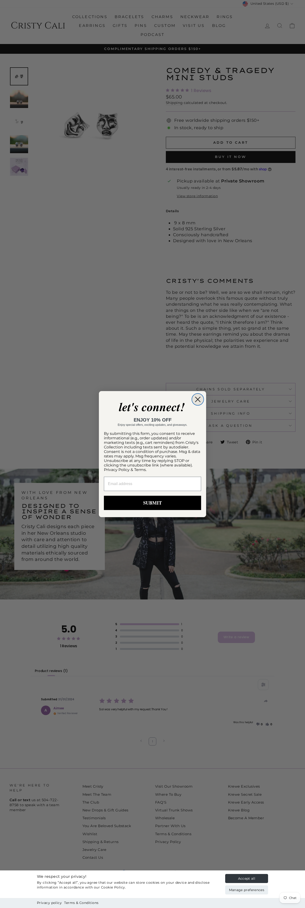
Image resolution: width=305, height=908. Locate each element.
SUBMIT (152, 502)
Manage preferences (246, 890)
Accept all (246, 878)
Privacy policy (49, 903)
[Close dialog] (198, 399)
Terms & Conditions (81, 903)
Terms (140, 469)
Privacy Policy (117, 469)
